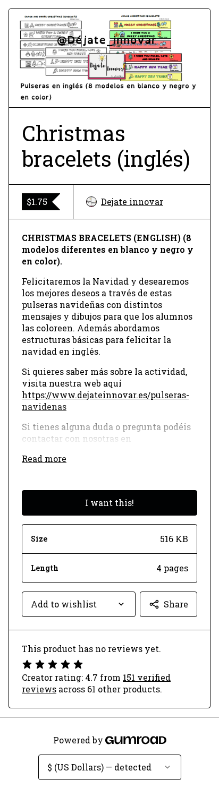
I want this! (109, 502)
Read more (44, 458)
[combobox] (79, 604)
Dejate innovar (132, 201)
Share (176, 604)
